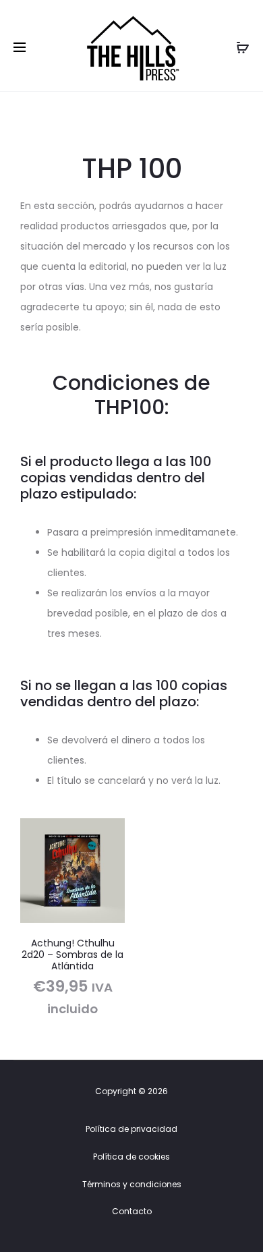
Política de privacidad (131, 1129)
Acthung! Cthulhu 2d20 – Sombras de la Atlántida (72, 954)
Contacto (132, 1211)
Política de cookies (131, 1156)
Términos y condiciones (131, 1184)
